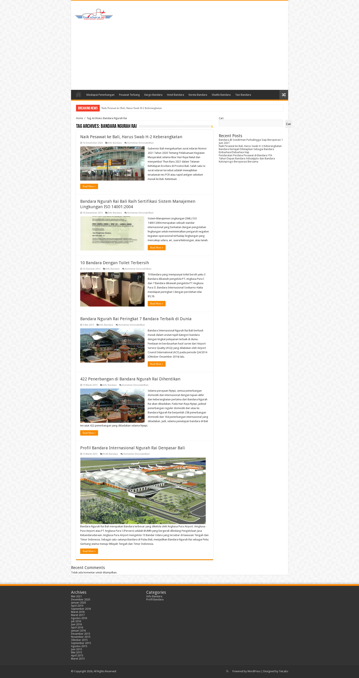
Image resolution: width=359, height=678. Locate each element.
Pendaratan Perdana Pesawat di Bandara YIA (245, 155)
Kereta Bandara (198, 94)
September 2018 (81, 608)
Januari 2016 (78, 630)
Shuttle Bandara (221, 94)
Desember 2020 (80, 599)
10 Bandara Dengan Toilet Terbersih (114, 262)
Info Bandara (115, 143)
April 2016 (77, 627)
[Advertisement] (179, 55)
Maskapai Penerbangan (100, 94)
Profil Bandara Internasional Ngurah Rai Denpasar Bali (132, 447)
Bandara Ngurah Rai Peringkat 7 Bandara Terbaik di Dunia (136, 318)
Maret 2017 (78, 615)
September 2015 (81, 643)
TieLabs (283, 671)
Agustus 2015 (79, 646)
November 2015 (80, 636)
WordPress (254, 671)
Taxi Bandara (243, 94)
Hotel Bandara (175, 94)
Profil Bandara (110, 454)
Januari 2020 (78, 602)
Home (78, 94)
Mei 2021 (76, 596)
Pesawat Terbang (129, 94)
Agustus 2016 (79, 618)
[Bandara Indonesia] (94, 13)
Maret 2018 (78, 611)
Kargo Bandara (153, 94)
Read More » (89, 186)
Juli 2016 (76, 621)
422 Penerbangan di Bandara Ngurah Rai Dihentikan (130, 378)
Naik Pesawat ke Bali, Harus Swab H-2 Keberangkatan (131, 136)
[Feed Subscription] (212, 126)
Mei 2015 (76, 652)
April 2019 (77, 605)
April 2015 (77, 655)
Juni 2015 (76, 649)
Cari (221, 118)
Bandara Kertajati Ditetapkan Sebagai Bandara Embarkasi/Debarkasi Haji (142, 108)
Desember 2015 (80, 633)
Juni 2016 (76, 624)
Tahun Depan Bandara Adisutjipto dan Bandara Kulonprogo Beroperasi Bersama (247, 160)
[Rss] (227, 671)
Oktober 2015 (79, 639)
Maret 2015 (78, 658)
